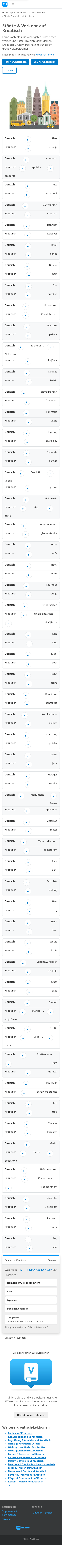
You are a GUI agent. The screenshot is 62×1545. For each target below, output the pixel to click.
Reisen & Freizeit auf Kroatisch (25, 1481)
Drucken (9, 70)
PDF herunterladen (16, 61)
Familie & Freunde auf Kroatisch (26, 1474)
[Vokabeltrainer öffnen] (31, 1374)
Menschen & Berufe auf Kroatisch (27, 1471)
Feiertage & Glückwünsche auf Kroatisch (31, 1464)
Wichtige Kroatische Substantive (27, 1447)
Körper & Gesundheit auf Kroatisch (28, 1478)
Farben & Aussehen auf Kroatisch (27, 1454)
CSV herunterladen (45, 61)
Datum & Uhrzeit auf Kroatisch (26, 1460)
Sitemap (6, 1519)
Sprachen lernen (18, 12)
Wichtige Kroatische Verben (24, 1443)
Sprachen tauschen (15, 1337)
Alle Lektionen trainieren (31, 1415)
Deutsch (37, 1512)
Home (5, 12)
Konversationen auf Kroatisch (25, 1436)
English (48, 1512)
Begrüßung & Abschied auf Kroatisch (29, 1440)
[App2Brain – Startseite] (4, 4)
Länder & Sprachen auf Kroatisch (27, 1457)
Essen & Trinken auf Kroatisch (25, 1467)
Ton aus (52, 1260)
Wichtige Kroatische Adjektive (25, 1450)
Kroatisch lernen (37, 12)
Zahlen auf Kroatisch (20, 1433)
